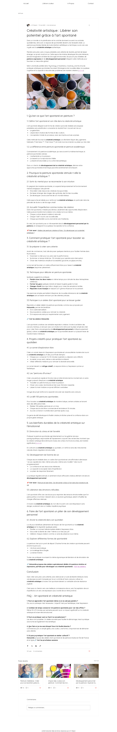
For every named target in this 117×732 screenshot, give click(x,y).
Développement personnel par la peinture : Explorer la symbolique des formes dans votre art (86, 682)
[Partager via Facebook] (27, 646)
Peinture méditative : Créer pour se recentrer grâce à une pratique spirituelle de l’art (29, 682)
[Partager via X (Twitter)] (32, 646)
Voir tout (96, 660)
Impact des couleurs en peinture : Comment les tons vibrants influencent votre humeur (58, 682)
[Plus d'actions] (89, 25)
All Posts (20, 13)
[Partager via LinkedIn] (36, 646)
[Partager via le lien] (40, 646)
